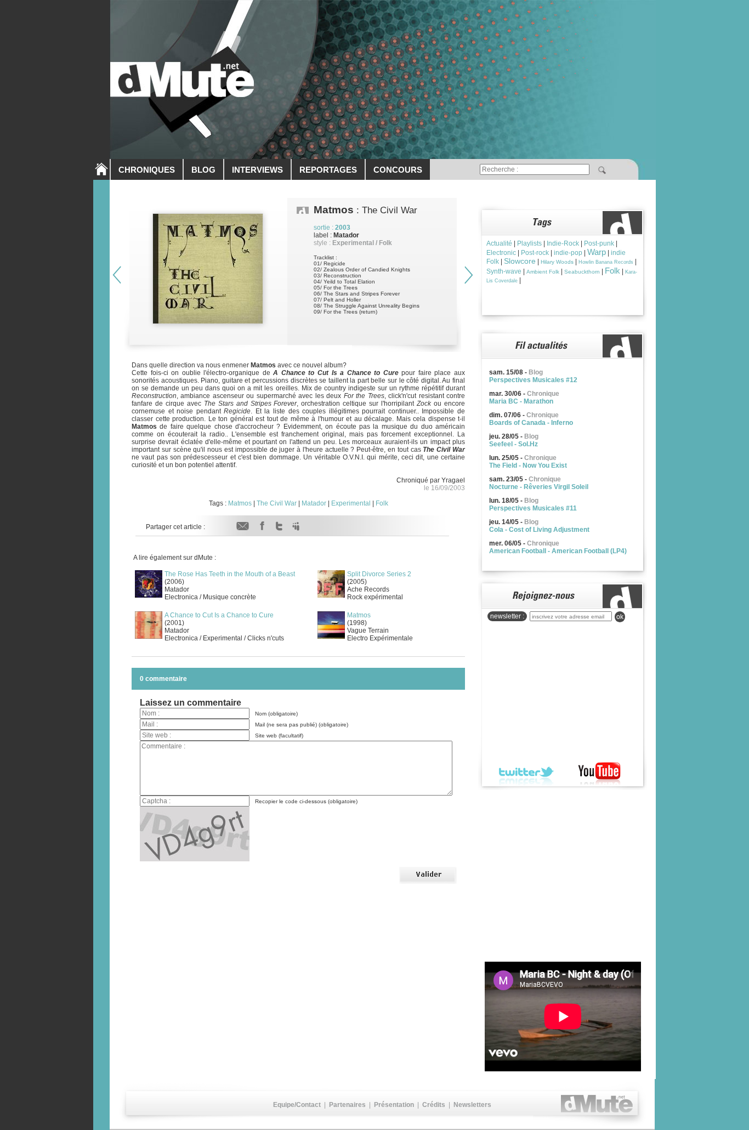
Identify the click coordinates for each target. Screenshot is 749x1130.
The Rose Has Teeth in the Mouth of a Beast (229, 574)
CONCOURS (397, 169)
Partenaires (347, 1105)
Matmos (240, 503)
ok (619, 617)
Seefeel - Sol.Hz (513, 444)
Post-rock (535, 253)
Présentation (394, 1105)
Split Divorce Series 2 (379, 574)
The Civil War (277, 503)
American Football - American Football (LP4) (558, 551)
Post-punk (599, 243)
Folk (382, 503)
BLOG (203, 169)
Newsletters (472, 1105)
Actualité (499, 243)
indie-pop (568, 253)
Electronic (501, 253)
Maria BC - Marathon (521, 401)
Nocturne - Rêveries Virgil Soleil (538, 487)
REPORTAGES (328, 169)
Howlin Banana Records (605, 262)
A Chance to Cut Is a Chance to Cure (219, 615)
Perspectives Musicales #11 (533, 508)
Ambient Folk (542, 272)
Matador (314, 503)
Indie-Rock (563, 243)
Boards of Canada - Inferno (531, 423)
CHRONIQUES (146, 169)
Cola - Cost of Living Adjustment (539, 529)
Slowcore (520, 261)
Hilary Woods (557, 262)
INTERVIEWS (257, 169)
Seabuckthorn (582, 272)
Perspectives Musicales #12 (533, 380)
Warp (596, 252)
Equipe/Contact (297, 1105)
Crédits (433, 1105)
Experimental (351, 503)
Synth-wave (503, 271)
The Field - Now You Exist (528, 465)
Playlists (529, 243)
